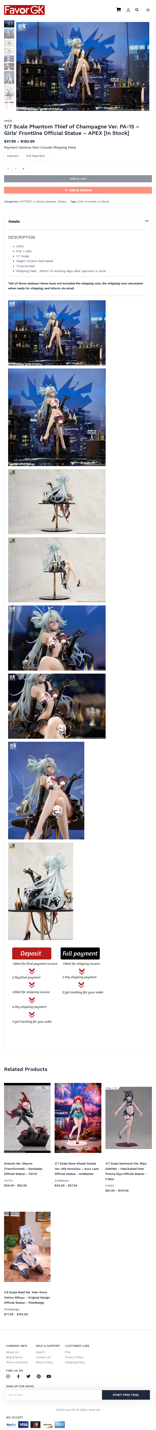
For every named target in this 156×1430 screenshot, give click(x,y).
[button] (137, 10)
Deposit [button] (12, 156)
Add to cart (78, 178)
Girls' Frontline (87, 201)
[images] (82, 66)
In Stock (39, 201)
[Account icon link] (128, 10)
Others (61, 201)
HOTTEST (26, 201)
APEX (8, 121)
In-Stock (103, 201)
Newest (51, 201)
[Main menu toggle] (148, 10)
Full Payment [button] (35, 156)
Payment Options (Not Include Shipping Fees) (40, 147)
